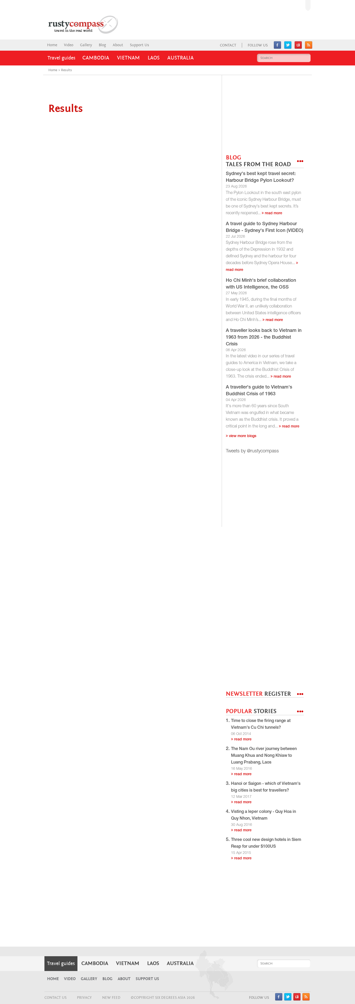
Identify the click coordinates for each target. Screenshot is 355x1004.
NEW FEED (111, 997)
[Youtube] (298, 47)
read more (273, 213)
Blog (102, 45)
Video (68, 45)
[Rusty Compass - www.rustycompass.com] (77, 25)
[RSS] (308, 47)
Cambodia (95, 58)
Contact (228, 45)
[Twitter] (288, 47)
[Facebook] (277, 47)
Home (52, 45)
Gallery (86, 45)
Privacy (84, 997)
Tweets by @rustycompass (252, 451)
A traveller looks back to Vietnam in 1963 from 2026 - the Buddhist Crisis (263, 338)
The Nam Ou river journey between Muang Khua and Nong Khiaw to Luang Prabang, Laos (264, 756)
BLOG (258, 161)
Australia (180, 58)
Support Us (139, 45)
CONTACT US (55, 997)
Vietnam (128, 58)
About (118, 45)
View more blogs (242, 436)
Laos (154, 58)
